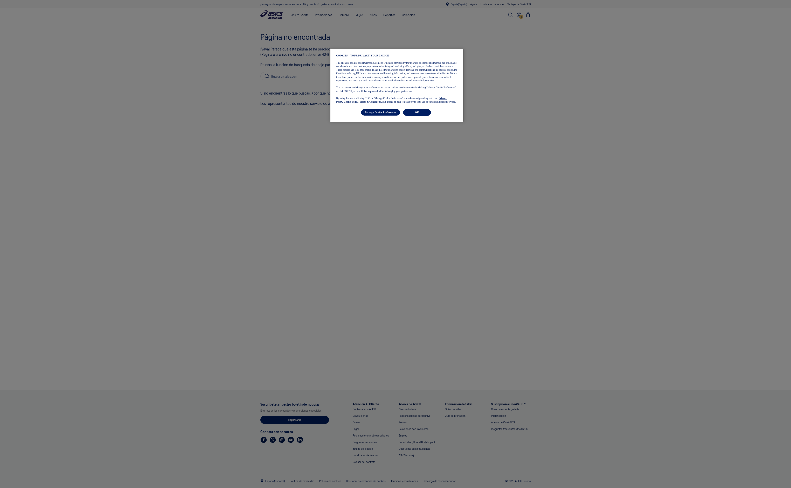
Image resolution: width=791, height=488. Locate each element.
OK (417, 112)
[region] (397, 85)
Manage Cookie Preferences (380, 112)
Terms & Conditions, (370, 102)
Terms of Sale (394, 102)
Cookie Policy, (351, 102)
